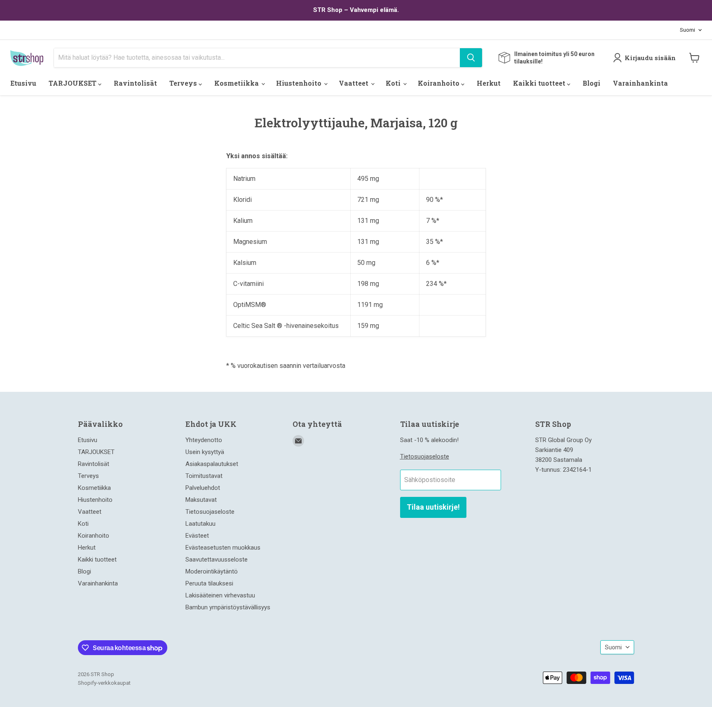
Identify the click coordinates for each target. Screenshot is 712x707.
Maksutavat (201, 499)
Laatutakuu (200, 523)
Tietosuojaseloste (209, 511)
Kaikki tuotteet (540, 83)
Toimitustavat (203, 476)
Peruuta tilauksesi (209, 583)
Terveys (184, 83)
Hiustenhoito (299, 83)
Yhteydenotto (203, 440)
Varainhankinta (640, 83)
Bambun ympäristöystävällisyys (227, 607)
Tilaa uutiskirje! (433, 507)
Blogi (591, 83)
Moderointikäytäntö (211, 571)
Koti (394, 83)
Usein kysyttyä (204, 452)
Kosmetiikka (237, 83)
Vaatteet (354, 83)
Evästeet (197, 535)
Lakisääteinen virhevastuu (220, 595)
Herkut (489, 83)
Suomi (687, 30)
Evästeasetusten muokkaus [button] (222, 547)
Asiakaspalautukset (211, 464)
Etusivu (23, 83)
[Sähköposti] (298, 441)
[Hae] (471, 57)
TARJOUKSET (73, 83)
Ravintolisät (135, 83)
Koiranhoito (439, 83)
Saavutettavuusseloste (216, 559)
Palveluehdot (202, 488)
